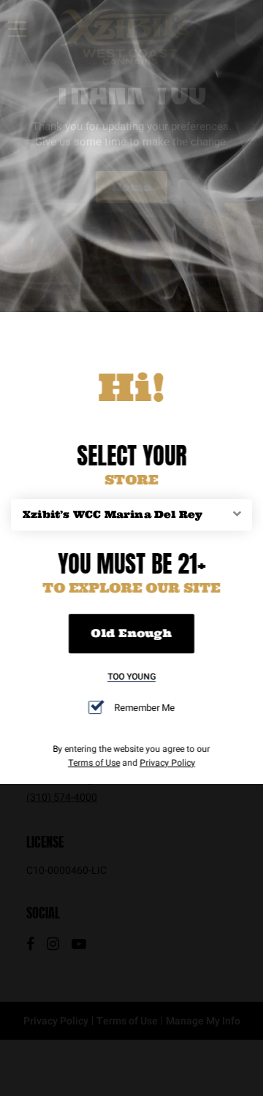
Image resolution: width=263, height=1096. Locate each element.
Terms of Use (94, 762)
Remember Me (144, 707)
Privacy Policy (167, 762)
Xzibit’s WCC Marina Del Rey (112, 514)
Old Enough (131, 634)
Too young (131, 677)
